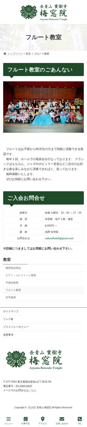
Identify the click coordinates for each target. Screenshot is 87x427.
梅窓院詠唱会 (13, 267)
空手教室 (11, 297)
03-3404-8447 (24, 386)
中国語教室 (12, 282)
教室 (7, 259)
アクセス (42, 423)
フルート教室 (13, 290)
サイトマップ (10, 311)
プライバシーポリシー (16, 326)
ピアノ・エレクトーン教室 (21, 275)
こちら (32, 390)
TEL (80, 423)
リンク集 (8, 319)
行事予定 (25, 423)
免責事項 (8, 334)
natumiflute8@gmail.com (59, 238)
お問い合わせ (62, 423)
